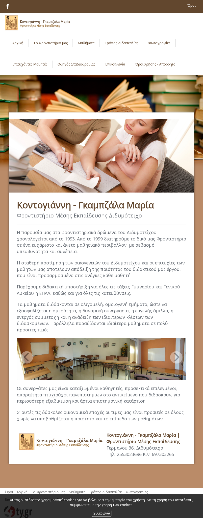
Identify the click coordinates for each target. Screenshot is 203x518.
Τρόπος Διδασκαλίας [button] (121, 43)
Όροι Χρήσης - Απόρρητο (155, 64)
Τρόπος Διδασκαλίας (105, 492)
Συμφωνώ (101, 513)
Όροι (9, 492)
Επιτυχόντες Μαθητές (29, 64)
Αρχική (17, 43)
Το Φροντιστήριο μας (50, 43)
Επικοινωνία (115, 64)
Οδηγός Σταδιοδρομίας (76, 64)
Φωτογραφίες (159, 43)
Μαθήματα (86, 43)
